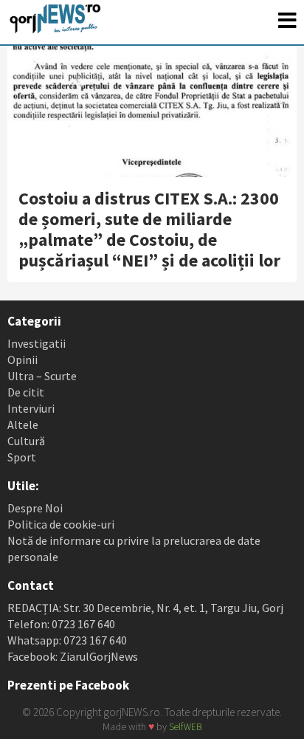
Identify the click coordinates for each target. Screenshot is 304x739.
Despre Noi (35, 508)
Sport (21, 457)
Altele (22, 424)
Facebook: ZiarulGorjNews (72, 656)
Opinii (22, 359)
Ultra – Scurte (42, 375)
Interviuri (31, 408)
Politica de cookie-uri (60, 524)
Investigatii (36, 343)
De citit (25, 392)
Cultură (26, 440)
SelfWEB (185, 727)
